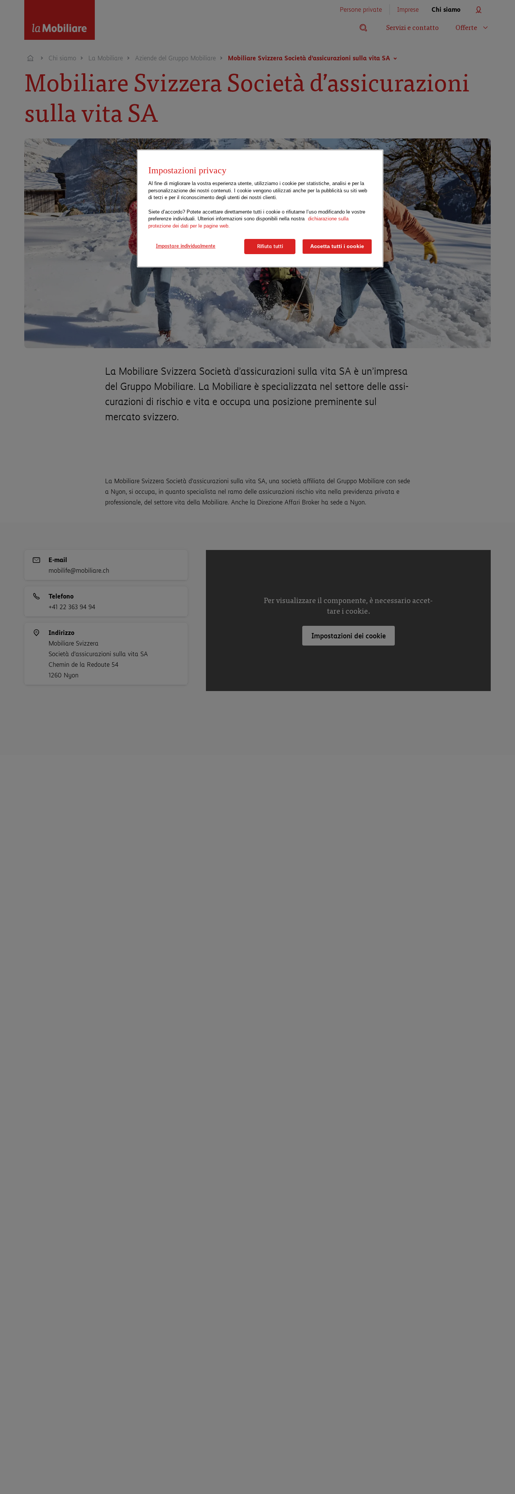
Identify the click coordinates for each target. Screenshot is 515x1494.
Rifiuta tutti (270, 246)
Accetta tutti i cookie (337, 246)
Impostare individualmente (185, 246)
